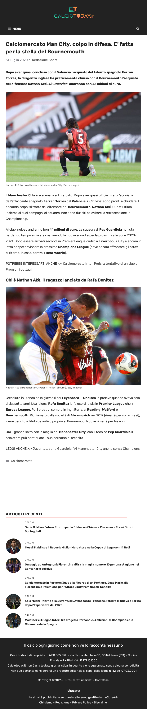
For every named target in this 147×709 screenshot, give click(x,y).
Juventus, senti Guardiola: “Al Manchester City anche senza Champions (86, 448)
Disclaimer (101, 702)
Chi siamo (45, 702)
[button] (137, 29)
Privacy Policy (81, 702)
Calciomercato (22, 461)
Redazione (62, 702)
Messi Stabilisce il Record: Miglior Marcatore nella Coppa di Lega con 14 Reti (77, 547)
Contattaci (102, 680)
